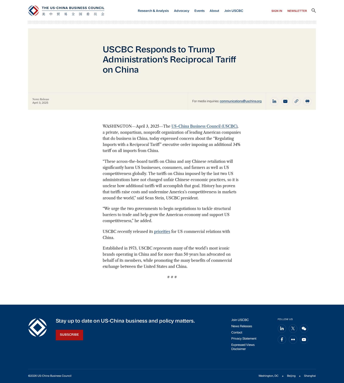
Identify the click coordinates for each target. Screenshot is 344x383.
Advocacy (181, 11)
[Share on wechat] (304, 328)
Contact (236, 332)
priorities (162, 231)
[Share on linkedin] (274, 101)
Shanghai (310, 376)
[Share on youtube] (304, 339)
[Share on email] (285, 101)
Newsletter (297, 11)
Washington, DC (268, 376)
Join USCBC (233, 11)
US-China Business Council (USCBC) (204, 126)
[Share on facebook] (282, 339)
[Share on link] (296, 101)
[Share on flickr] (293, 339)
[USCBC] (66, 10)
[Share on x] (293, 328)
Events (199, 11)
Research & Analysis (153, 11)
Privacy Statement (243, 338)
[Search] (314, 10)
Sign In (276, 11)
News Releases (241, 326)
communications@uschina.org (241, 101)
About (214, 11)
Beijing (291, 376)
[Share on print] (307, 101)
